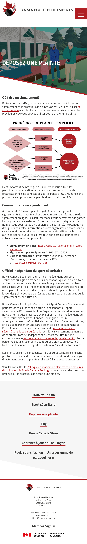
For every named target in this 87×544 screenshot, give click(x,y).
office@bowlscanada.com (43, 518)
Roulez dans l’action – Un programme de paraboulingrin (43, 455)
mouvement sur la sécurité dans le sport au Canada (38, 330)
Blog (43, 423)
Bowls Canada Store (43, 433)
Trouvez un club (43, 394)
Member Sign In (43, 526)
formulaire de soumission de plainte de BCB (49, 338)
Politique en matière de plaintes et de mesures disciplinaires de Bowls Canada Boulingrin (42, 369)
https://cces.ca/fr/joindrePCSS (29, 262)
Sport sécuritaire (43, 404)
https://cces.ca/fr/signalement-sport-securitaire (46, 247)
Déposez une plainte (43, 414)
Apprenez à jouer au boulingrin (43, 442)
